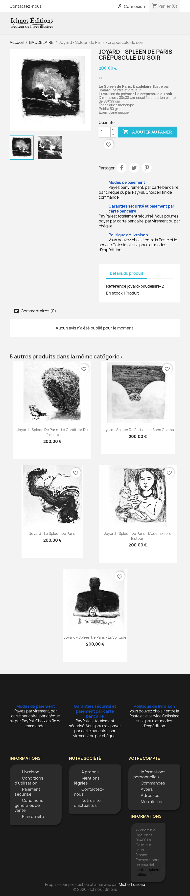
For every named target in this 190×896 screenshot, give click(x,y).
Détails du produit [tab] (126, 273)
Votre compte (144, 758)
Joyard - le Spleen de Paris (52, 533)
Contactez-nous (26, 6)
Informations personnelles (149, 774)
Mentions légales (87, 780)
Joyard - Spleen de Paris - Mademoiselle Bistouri (137, 536)
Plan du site (33, 816)
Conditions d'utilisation (29, 780)
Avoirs (147, 789)
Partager (121, 168)
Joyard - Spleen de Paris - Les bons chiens (138, 429)
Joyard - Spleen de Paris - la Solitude (95, 637)
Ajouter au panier (147, 132)
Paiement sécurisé (27, 792)
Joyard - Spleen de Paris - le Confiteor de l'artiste (52, 432)
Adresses (150, 795)
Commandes (153, 783)
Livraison (30, 772)
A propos (90, 772)
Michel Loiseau (132, 884)
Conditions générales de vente (29, 805)
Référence (116, 286)
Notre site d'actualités (87, 803)
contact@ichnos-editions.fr (150, 872)
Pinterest (147, 168)
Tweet (134, 168)
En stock (114, 293)
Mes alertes (152, 801)
